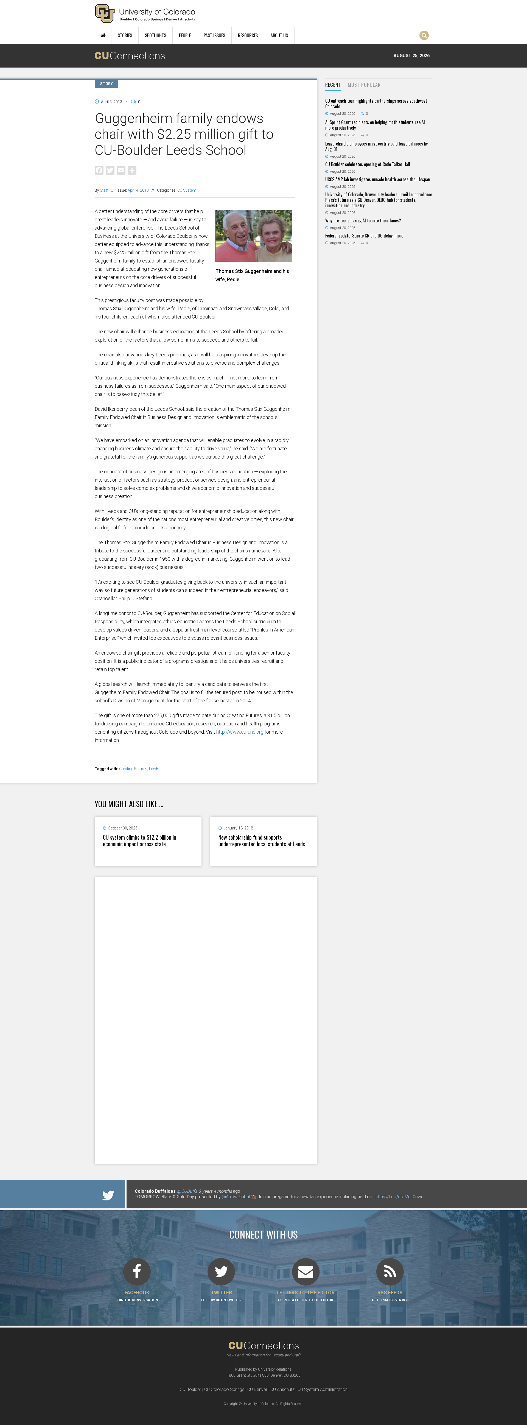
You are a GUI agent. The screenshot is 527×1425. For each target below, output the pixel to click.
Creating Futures (133, 769)
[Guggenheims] (255, 260)
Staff (104, 190)
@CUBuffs (187, 1191)
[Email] (121, 170)
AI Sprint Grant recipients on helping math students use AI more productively (375, 125)
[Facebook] (99, 170)
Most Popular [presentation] (364, 84)
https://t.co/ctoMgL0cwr (398, 1196)
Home (103, 35)
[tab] (333, 85)
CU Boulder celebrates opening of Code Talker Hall (367, 164)
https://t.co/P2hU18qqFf (158, 1202)
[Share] (132, 170)
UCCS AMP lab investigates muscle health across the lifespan (377, 179)
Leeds (154, 769)
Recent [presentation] (333, 84)
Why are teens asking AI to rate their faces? (363, 220)
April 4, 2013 (138, 190)
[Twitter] (110, 170)
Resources (248, 35)
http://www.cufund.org (240, 732)
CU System (186, 190)
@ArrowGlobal (236, 1196)
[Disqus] (206, 948)
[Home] (145, 13)
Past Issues (214, 35)
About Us (279, 35)
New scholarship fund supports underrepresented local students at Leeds (261, 840)
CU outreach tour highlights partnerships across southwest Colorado (376, 103)
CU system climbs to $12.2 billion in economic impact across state (139, 840)
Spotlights (155, 35)
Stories (125, 35)
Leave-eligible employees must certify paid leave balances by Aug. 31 (376, 146)
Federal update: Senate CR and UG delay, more (364, 235)
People (185, 35)
